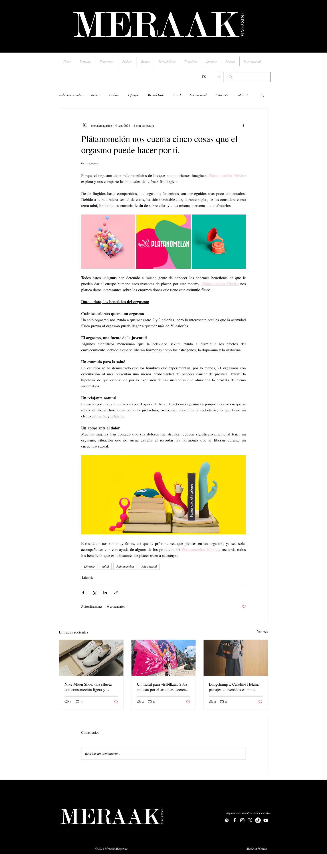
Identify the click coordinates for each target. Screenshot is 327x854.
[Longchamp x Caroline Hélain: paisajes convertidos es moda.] (236, 658)
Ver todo (262, 631)
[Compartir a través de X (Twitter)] (94, 592)
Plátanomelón (125, 566)
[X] (250, 820)
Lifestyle (133, 95)
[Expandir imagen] (108, 242)
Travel (177, 95)
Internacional (198, 95)
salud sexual (149, 566)
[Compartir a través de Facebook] (83, 592)
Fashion (114, 95)
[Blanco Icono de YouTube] (265, 820)
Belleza (95, 95)
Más (241, 95)
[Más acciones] (243, 125)
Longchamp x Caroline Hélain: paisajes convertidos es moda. (234, 686)
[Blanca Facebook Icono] (234, 820)
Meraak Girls (155, 95)
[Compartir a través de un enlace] (116, 592)
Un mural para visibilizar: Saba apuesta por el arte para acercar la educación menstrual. (162, 686)
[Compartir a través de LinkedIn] (105, 592)
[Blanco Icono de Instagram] (242, 820)
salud (105, 566)
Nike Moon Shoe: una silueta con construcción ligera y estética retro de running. (88, 686)
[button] (262, 95)
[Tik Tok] (258, 820)
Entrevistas (222, 95)
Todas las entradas (70, 95)
